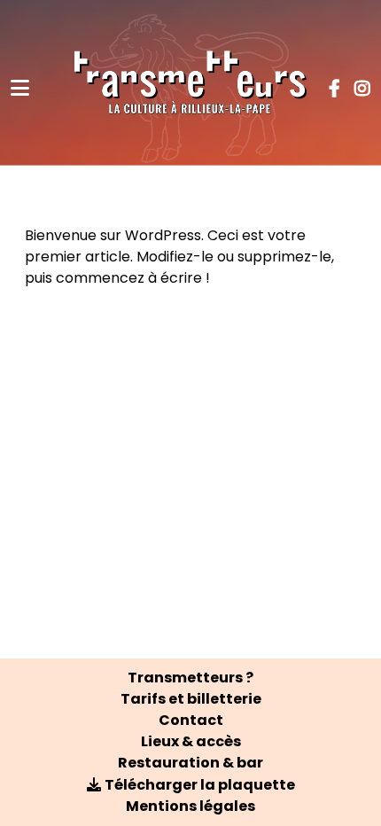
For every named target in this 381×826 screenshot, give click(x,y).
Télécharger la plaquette (200, 785)
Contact (191, 720)
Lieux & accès (191, 741)
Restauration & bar (190, 762)
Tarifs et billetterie (191, 699)
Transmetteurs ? (190, 677)
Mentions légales (190, 806)
